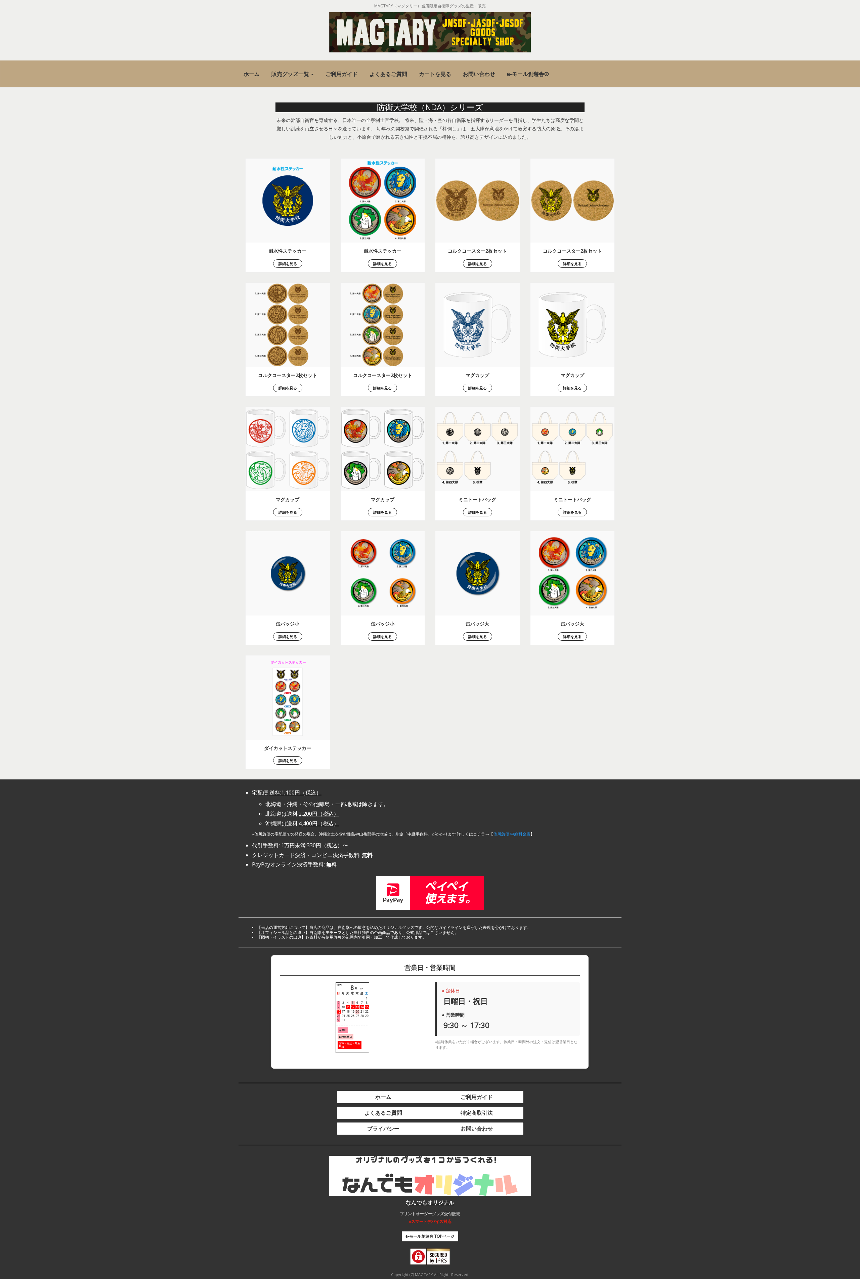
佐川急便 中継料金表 (511, 834)
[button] (292, 74)
